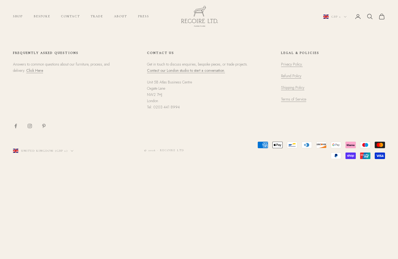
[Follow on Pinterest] (44, 126)
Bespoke (42, 16)
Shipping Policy (292, 87)
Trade (97, 16)
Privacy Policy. (292, 64)
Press (143, 16)
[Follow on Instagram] (29, 126)
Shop (18, 16)
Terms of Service (293, 99)
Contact (70, 16)
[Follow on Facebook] (15, 126)
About (120, 16)
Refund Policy (291, 76)
